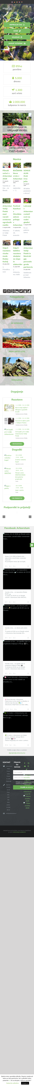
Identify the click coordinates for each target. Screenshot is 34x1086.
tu (9, 1080)
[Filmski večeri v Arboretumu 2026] (6, 165)
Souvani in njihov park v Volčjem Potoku (22, 419)
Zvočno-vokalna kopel (20, 458)
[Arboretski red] (17, 287)
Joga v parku (19, 488)
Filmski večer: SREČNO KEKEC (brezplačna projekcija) (20, 474)
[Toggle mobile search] (27, 6)
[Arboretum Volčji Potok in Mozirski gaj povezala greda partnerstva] (27, 240)
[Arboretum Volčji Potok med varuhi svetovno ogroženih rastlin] (6, 198)
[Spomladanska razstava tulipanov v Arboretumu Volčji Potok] (17, 327)
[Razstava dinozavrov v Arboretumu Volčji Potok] (17, 356)
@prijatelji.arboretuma (17, 751)
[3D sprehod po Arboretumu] (17, 299)
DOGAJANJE (17, 377)
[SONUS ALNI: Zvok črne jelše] (27, 165)
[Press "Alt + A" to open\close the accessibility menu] (32, 545)
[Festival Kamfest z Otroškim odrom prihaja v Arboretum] (17, 198)
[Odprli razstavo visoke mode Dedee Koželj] (6, 240)
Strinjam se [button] (25, 1083)
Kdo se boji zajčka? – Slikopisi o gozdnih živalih (22, 407)
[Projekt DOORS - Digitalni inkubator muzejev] (27, 773)
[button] (4, 514)
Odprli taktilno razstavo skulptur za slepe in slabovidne (18, 253)
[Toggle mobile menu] (30, 6)
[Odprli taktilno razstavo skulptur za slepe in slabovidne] (17, 240)
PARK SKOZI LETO (17, 349)
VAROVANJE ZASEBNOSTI (19, 829)
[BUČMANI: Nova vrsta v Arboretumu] (17, 165)
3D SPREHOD (17, 321)
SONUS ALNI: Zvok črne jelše (27, 176)
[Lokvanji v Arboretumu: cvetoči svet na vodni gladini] (27, 198)
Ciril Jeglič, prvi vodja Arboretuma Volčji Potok (22, 431)
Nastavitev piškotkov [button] (12, 1083)
